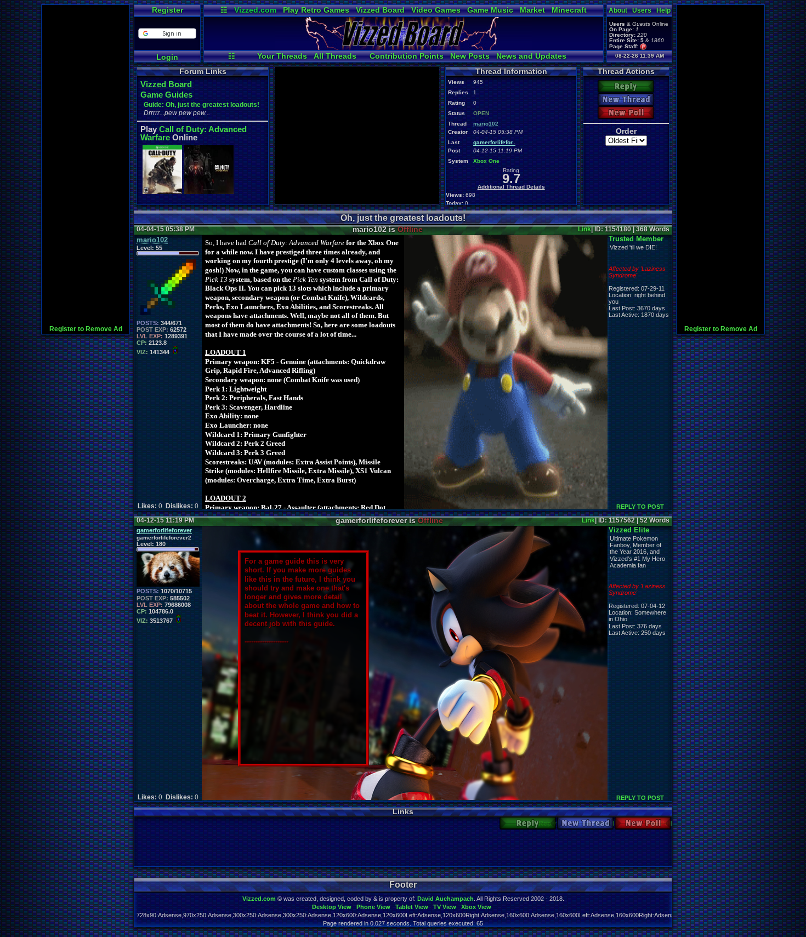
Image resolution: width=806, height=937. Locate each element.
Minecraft (569, 9)
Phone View (373, 907)
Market (532, 9)
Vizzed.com (255, 9)
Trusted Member (636, 239)
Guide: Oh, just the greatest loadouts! (201, 105)
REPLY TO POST (640, 506)
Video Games (436, 9)
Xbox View (476, 907)
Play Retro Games (316, 9)
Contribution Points (407, 56)
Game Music (490, 9)
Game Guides (166, 94)
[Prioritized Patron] (643, 46)
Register (167, 9)
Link (584, 229)
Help (663, 10)
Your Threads (282, 56)
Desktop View (331, 907)
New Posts (470, 56)
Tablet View (411, 907)
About (618, 10)
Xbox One (486, 161)
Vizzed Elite (629, 530)
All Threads (335, 56)
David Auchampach (445, 898)
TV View (444, 907)
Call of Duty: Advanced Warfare (193, 133)
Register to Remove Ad (85, 329)
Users (641, 10)
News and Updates (531, 56)
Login (167, 57)
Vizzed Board (380, 9)
